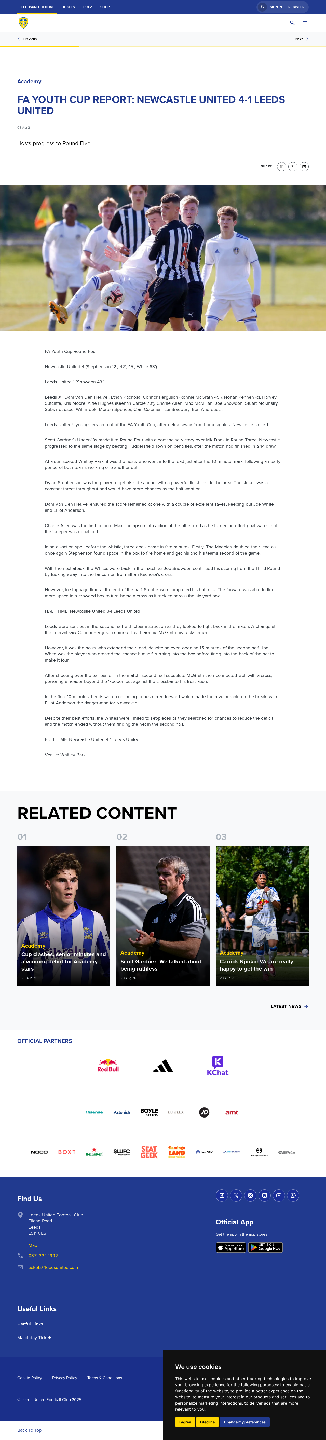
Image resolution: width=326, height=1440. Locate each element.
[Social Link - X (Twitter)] (236, 1195)
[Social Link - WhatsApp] (293, 1195)
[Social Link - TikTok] (265, 1195)
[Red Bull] (108, 1065)
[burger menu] (305, 23)
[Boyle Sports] (149, 1112)
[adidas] (163, 1065)
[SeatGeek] (149, 1152)
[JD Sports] (204, 1112)
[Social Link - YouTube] (279, 1195)
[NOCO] (39, 1152)
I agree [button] (185, 1422)
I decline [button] (207, 1422)
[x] (292, 166)
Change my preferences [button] (245, 1422)
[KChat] (218, 1065)
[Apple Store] (231, 1247)
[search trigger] (292, 23)
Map (33, 1245)
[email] (304, 166)
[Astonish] (121, 1112)
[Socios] (121, 1152)
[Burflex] (176, 1112)
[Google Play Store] (265, 1247)
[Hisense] (94, 1112)
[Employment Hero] (259, 1152)
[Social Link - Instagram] (250, 1195)
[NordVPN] (204, 1152)
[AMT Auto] (231, 1112)
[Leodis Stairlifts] (231, 1152)
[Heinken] (94, 1152)
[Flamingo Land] (176, 1152)
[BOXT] (66, 1152)
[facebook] (281, 166)
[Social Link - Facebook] (222, 1195)
